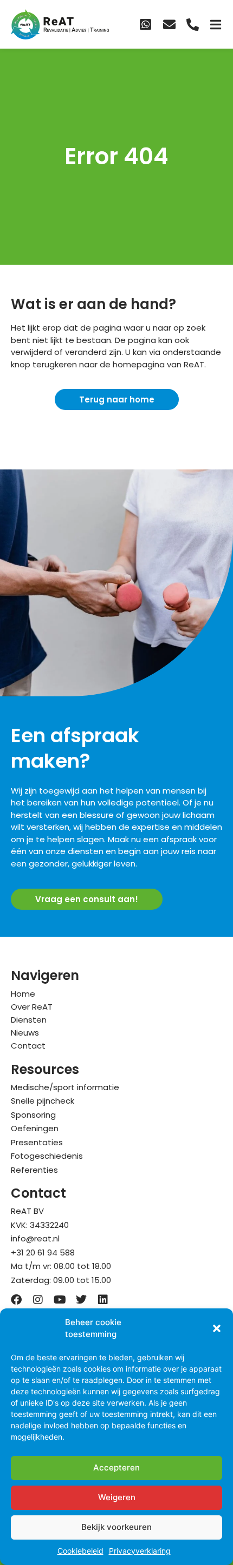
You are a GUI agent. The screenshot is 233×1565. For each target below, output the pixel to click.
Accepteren (116, 1467)
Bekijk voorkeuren (116, 1527)
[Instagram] (38, 1300)
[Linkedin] (103, 1300)
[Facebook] (16, 1300)
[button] (216, 1328)
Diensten (29, 1019)
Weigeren (116, 1497)
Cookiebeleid (80, 1550)
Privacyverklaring (140, 1550)
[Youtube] (59, 1300)
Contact (28, 1045)
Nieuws (25, 1032)
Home (23, 993)
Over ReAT (32, 1006)
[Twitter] (81, 1300)
